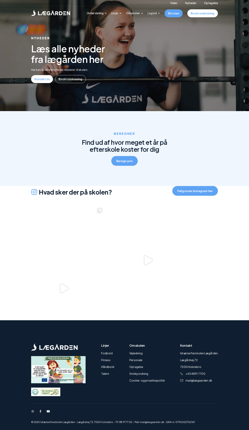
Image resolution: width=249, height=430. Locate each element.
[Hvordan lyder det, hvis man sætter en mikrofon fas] (144, 260)
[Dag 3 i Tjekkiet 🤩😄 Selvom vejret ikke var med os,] (60, 288)
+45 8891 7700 (195, 373)
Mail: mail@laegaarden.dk (149, 422)
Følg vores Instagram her (195, 191)
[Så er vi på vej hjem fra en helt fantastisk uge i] (60, 232)
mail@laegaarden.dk (199, 380)
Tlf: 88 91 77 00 (123, 422)
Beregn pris (124, 161)
